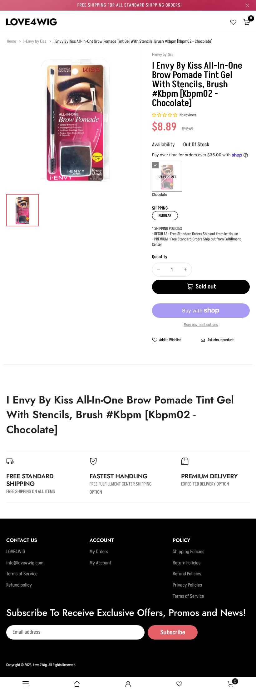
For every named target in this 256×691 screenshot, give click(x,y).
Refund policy (19, 585)
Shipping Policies (188, 551)
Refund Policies (187, 574)
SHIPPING (160, 208)
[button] (165, 115)
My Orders (99, 551)
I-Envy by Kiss (35, 42)
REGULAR (165, 215)
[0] (247, 22)
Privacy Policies (187, 585)
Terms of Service (21, 574)
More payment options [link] (201, 325)
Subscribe (172, 632)
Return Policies (186, 563)
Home (12, 42)
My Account (100, 563)
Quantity (159, 257)
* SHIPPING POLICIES (167, 229)
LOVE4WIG (15, 551)
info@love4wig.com (24, 563)
